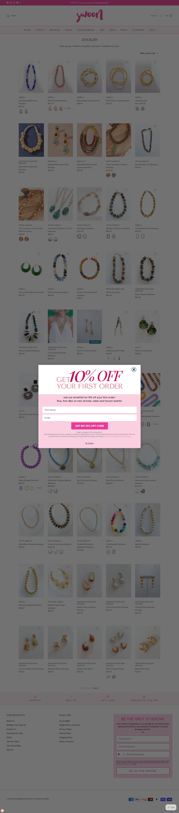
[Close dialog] (134, 369)
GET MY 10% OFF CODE (89, 426)
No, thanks (89, 443)
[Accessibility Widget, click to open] (2, 810)
